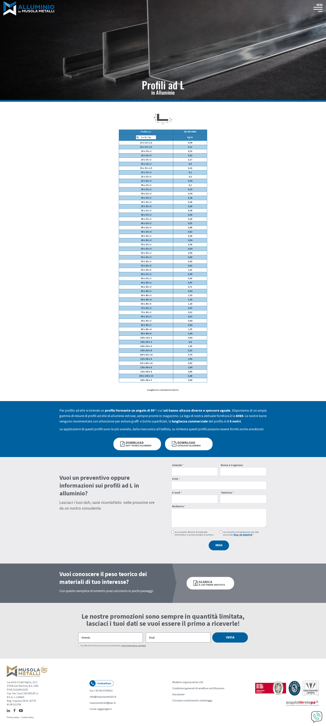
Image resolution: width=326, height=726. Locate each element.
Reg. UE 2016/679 (243, 535)
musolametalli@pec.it (103, 703)
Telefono (227, 492)
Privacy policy (13, 717)
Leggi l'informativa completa (133, 645)
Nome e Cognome (232, 465)
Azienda (178, 465)
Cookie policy (27, 717)
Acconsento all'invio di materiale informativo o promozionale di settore (194, 533)
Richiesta (178, 506)
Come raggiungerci (101, 709)
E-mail (177, 492)
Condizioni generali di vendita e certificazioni (198, 688)
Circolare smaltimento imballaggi (192, 700)
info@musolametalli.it (103, 697)
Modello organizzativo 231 (187, 682)
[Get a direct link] (25, 710)
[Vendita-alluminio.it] (28, 8)
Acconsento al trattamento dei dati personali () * (241, 533)
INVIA (218, 545)
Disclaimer (178, 694)
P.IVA (176, 479)
